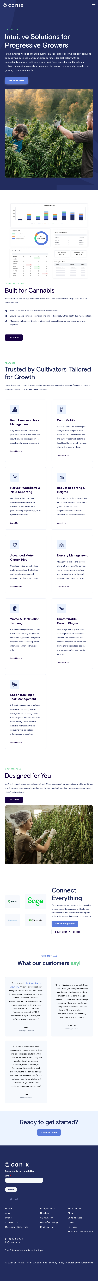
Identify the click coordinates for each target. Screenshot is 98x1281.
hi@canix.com (13, 1242)
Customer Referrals (16, 1227)
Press (8, 1217)
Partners (73, 1227)
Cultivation (46, 1217)
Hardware (45, 1213)
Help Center (75, 1208)
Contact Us (12, 1222)
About (8, 1213)
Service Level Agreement (79, 1262)
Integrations (47, 1208)
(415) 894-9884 (14, 1238)
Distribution (47, 1227)
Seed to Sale (75, 1217)
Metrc (71, 1222)
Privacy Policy (56, 1262)
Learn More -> (16, 451)
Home (8, 1208)
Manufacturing (49, 1222)
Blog (70, 1213)
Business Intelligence (80, 1231)
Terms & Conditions (36, 1262)
